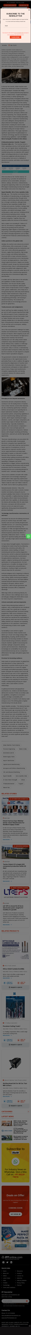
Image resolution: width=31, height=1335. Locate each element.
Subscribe (15, 37)
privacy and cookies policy (19, 32)
